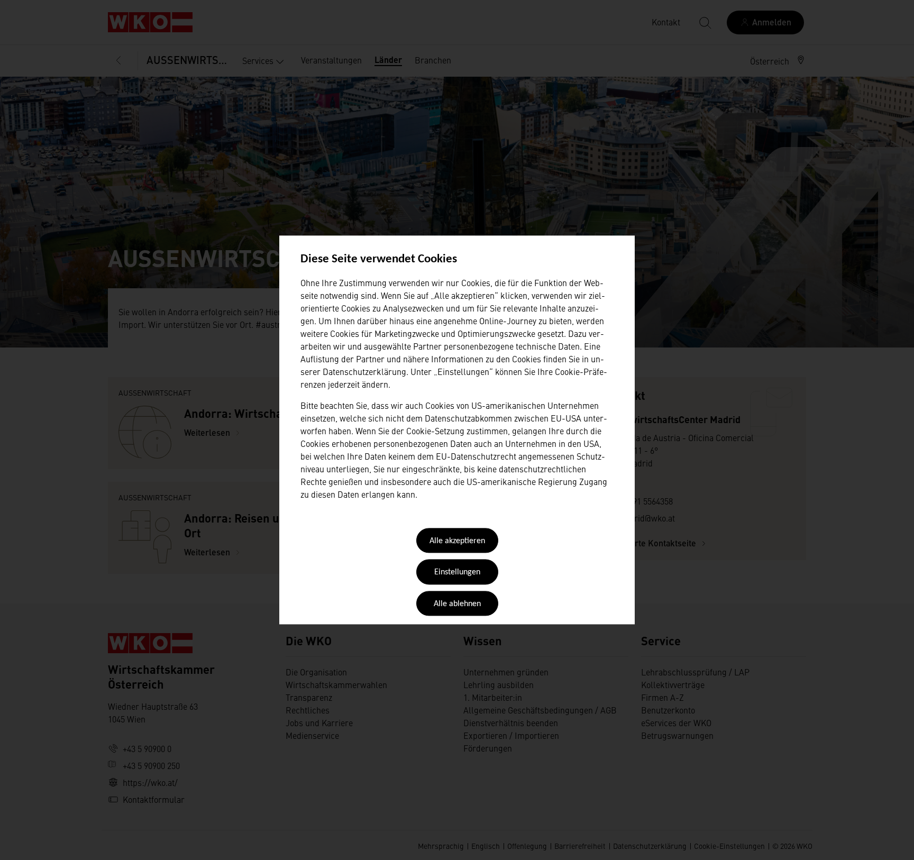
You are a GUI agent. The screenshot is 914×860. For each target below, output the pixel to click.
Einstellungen (457, 573)
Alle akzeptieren (457, 541)
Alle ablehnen (457, 604)
